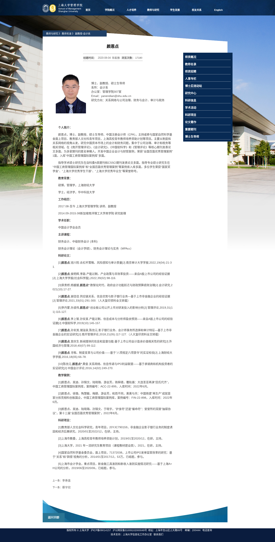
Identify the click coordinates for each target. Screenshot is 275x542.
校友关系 (197, 10)
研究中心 (190, 93)
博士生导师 (192, 136)
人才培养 (131, 10)
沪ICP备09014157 (101, 530)
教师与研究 (153, 10)
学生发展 (175, 10)
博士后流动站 (193, 85)
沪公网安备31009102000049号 (130, 530)
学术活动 (190, 107)
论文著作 (190, 122)
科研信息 (190, 100)
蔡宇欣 (66, 487)
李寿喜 (66, 480)
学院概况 (110, 10)
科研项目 (190, 114)
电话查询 (207, 530)
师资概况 (190, 57)
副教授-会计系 (82, 33)
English (218, 10)
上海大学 (84, 530)
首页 (88, 10)
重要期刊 (190, 129)
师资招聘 (190, 71)
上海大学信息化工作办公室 (138, 534)
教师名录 (66, 33)
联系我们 (159, 534)
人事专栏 (190, 78)
